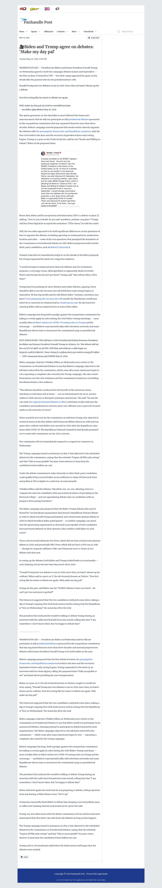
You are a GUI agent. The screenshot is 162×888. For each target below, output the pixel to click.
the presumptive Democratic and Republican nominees (63, 131)
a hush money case (69, 302)
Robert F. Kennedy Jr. (60, 247)
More (74, 31)
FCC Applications (79, 880)
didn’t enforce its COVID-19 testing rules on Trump (60, 322)
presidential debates (78, 119)
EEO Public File (91, 880)
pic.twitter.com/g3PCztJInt (86, 352)
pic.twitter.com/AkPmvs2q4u (56, 105)
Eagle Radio (102, 874)
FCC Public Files (67, 880)
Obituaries (48, 31)
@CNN (45, 348)
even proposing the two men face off (44, 298)
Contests (61, 31)
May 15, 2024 (50, 109)
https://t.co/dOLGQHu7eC (31, 352)
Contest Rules (101, 880)
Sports (34, 31)
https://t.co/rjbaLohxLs (62, 352)
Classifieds (88, 31)
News (21, 31)
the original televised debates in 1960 (47, 402)
